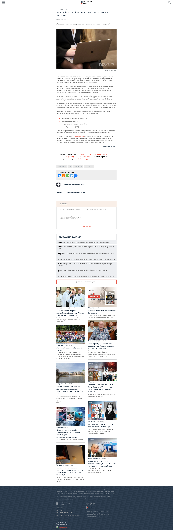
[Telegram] (71, 175)
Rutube (81, 159)
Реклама (59, 510)
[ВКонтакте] (59, 175)
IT (70, 166)
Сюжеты (63, 204)
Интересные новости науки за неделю (69, 434)
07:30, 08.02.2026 (61, 19)
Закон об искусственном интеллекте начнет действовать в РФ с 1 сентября (86, 259)
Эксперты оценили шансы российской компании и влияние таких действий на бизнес (70, 474)
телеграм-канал (82, 154)
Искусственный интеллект (96, 211)
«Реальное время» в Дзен (74, 184)
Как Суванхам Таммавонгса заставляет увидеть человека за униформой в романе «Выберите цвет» (101, 428)
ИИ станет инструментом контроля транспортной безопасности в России (86, 276)
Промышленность (62, 308)
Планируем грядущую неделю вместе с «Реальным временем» (101, 390)
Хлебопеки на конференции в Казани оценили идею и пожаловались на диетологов (70, 316)
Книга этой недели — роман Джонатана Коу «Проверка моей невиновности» (102, 314)
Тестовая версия (62, 524)
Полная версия (61, 522)
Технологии (61, 9)
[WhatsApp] (67, 175)
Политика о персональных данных (68, 515)
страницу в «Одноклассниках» (78, 157)
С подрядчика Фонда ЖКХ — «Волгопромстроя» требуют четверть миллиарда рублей (102, 466)
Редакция (59, 508)
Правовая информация (64, 513)
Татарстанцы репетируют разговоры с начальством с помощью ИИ (83, 242)
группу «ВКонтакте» (98, 154)
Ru (88, 507)
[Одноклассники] (63, 175)
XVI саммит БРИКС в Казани (70, 211)
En (91, 507)
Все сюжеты (87, 226)
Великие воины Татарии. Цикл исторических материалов (70, 219)
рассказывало (79, 136)
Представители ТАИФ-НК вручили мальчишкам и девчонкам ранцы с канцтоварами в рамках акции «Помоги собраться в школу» (70, 353)
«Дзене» (88, 159)
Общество (78, 166)
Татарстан (89, 166)
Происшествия (93, 341)
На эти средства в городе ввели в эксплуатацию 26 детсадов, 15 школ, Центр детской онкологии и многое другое (70, 394)
